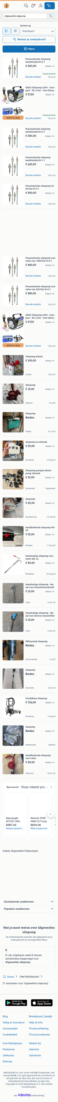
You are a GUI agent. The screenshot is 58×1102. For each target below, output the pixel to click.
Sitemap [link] (7, 1061)
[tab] (7, 31)
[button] (33, 5)
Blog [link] (5, 1016)
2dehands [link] (8, 1055)
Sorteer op (25, 25)
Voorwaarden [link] (10, 1028)
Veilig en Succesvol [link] (13, 1022)
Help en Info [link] (36, 1022)
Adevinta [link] (34, 1049)
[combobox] (25, 16)
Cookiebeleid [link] (10, 1034)
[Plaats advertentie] (49, 5)
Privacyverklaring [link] (38, 1028)
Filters (31, 48)
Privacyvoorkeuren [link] (39, 1034)
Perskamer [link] (9, 1049)
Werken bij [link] (35, 1043)
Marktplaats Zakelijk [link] (40, 1016)
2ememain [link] (35, 1055)
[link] (6, 5)
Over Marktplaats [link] (12, 1043)
